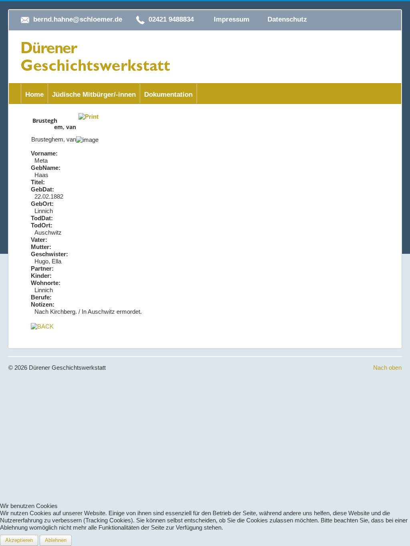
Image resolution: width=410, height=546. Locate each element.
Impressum (231, 19)
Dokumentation (168, 94)
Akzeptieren (19, 540)
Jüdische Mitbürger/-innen (94, 94)
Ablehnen (55, 540)
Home (34, 94)
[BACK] (42, 326)
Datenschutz (287, 19)
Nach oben (387, 367)
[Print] (88, 116)
